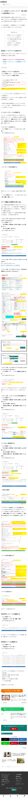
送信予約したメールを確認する (14, 42)
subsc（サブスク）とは (5, 774)
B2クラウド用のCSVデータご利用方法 (10, 265)
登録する (14, 728)
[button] (22, 743)
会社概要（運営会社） (5, 779)
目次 (12, 32)
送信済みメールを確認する (13, 44)
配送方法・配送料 (19, 778)
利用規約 (2, 784)
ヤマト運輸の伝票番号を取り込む (14, 39)
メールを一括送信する (12, 41)
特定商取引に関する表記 (5, 781)
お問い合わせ (18, 776)
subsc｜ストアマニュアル (7, 733)
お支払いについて (19, 780)
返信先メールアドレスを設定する (14, 35)
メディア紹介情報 (4, 777)
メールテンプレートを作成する (14, 37)
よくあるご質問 (18, 774)
